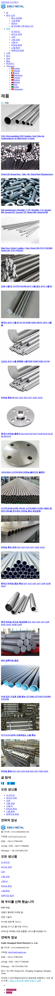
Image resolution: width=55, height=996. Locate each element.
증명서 (14, 23)
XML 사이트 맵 (16, 981)
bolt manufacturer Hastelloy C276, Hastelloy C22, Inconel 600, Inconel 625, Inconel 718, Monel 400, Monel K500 (26, 211)
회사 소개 (10, 15)
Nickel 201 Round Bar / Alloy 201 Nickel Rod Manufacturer (27, 174)
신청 (8, 53)
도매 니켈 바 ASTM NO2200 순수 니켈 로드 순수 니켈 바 (26, 286)
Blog (8, 61)
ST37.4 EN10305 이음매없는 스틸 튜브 (18, 735)
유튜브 (9, 992)
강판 (13, 37)
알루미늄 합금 (17, 50)
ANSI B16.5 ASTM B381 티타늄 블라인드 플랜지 (23, 472)
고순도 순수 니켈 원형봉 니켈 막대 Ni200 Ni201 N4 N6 (25, 361)
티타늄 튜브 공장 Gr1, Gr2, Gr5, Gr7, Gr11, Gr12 (23, 547)
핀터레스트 (11, 990)
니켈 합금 (15, 48)
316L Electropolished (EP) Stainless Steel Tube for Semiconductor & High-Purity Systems (22, 137)
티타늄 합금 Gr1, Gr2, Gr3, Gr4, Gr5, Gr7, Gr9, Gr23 (24, 771)
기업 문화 (15, 21)
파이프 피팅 (16, 34)
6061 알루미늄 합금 (9, 660)
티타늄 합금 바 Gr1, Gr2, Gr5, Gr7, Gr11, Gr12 (22, 397)
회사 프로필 (16, 18)
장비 (8, 58)
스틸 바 (14, 42)
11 (8, 783)
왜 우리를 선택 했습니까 (22, 26)
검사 (8, 56)
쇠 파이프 (15, 31)
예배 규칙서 (30, 981)
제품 (8, 29)
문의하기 (10, 63)
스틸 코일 (15, 40)
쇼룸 (39, 981)
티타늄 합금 (16, 45)
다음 (12, 783)
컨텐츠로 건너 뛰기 (9, 2)
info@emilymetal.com (17, 836)
